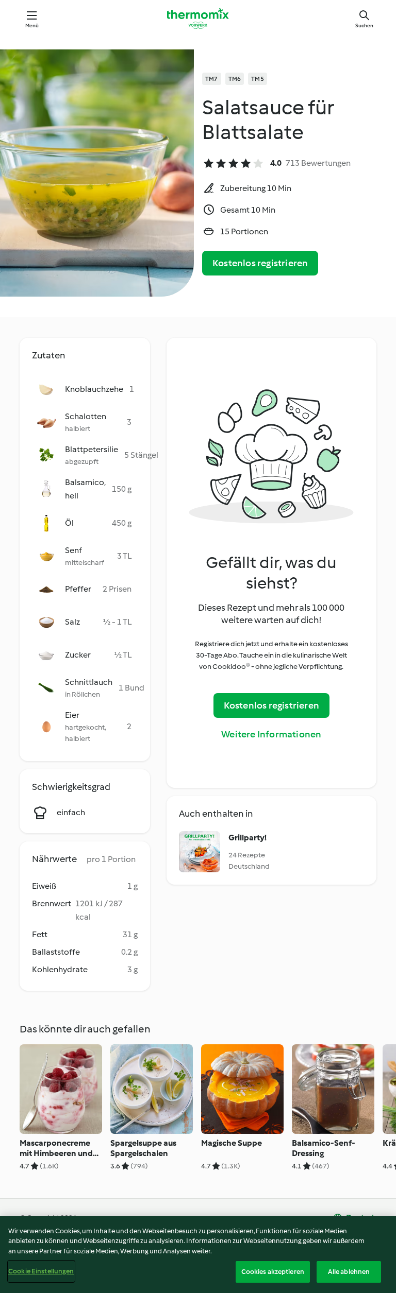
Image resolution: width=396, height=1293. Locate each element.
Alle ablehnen (349, 1271)
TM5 (257, 78)
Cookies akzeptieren (272, 1271)
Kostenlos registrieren (260, 263)
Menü (32, 25)
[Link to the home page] (198, 18)
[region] (198, 1254)
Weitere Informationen (271, 734)
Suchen (364, 25)
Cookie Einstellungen (41, 1271)
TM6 (234, 78)
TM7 (211, 78)
